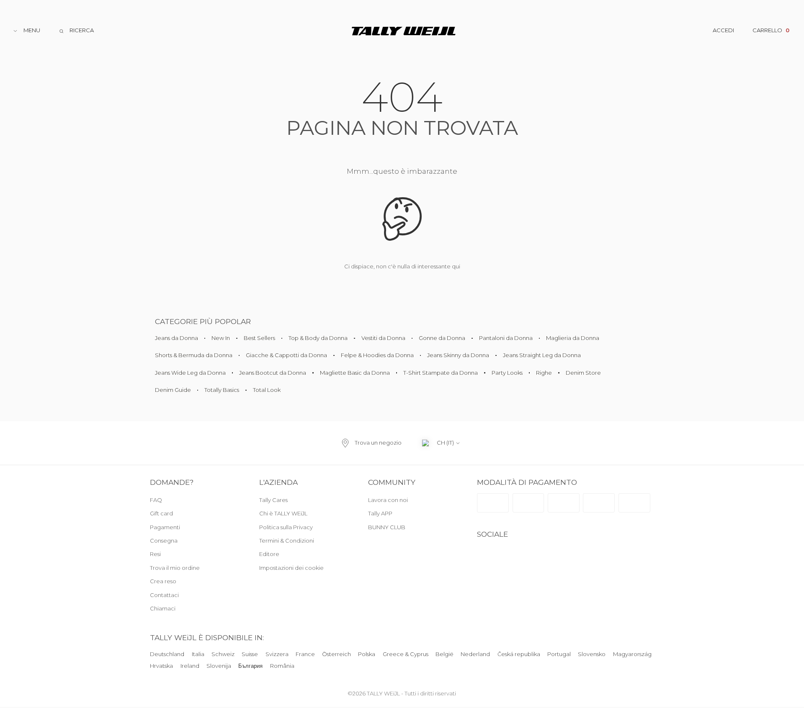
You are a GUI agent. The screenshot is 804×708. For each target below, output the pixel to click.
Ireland (189, 665)
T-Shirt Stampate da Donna (440, 373)
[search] (76, 31)
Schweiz (222, 654)
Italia (198, 654)
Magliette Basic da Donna (355, 373)
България (250, 665)
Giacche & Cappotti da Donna (286, 355)
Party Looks (507, 373)
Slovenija (218, 665)
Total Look (267, 390)
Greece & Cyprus (405, 654)
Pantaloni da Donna (506, 338)
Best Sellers (259, 338)
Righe (544, 373)
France (305, 654)
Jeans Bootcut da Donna (272, 373)
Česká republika (518, 654)
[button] (304, 568)
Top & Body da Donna (318, 338)
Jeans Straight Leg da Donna (542, 355)
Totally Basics (221, 390)
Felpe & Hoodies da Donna (377, 355)
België (445, 654)
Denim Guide (173, 390)
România (282, 665)
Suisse (250, 654)
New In (220, 338)
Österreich (336, 654)
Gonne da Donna (442, 338)
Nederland (475, 654)
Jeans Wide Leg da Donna (190, 373)
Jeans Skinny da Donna (458, 355)
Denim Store (583, 373)
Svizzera (277, 654)
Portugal (559, 654)
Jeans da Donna (176, 338)
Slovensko (592, 654)
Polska (367, 654)
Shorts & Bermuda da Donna (193, 355)
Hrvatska (161, 665)
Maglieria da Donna (572, 338)
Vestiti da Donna (383, 338)
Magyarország (632, 654)
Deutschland (167, 654)
